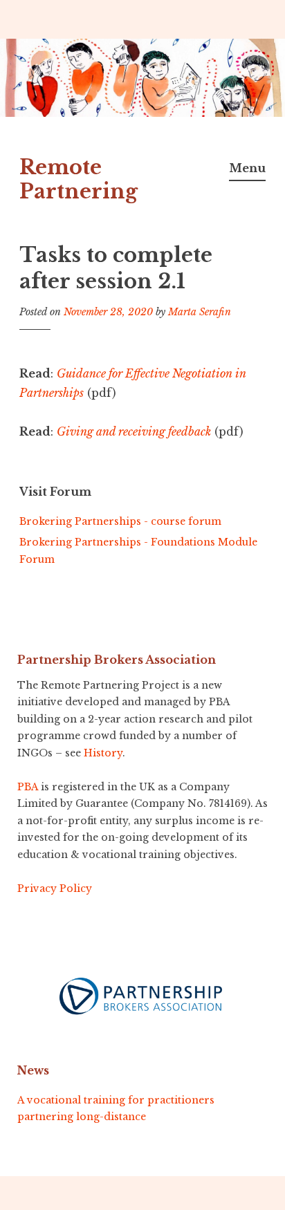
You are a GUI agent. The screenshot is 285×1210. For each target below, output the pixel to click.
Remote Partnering (78, 179)
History (103, 753)
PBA (27, 787)
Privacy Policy (54, 888)
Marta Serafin (199, 312)
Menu (247, 168)
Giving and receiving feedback (134, 431)
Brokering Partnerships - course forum (120, 521)
